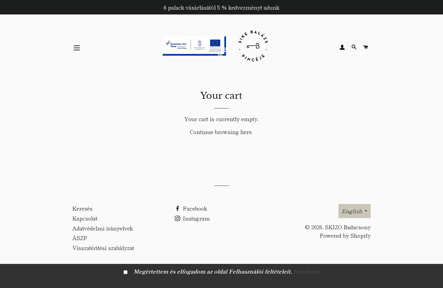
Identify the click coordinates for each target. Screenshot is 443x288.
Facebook (194, 208)
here (246, 132)
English (352, 211)
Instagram (195, 218)
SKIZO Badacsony (348, 227)
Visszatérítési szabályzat (103, 248)
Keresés (82, 208)
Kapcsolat (84, 218)
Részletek (306, 271)
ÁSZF (79, 238)
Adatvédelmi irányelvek (102, 228)
